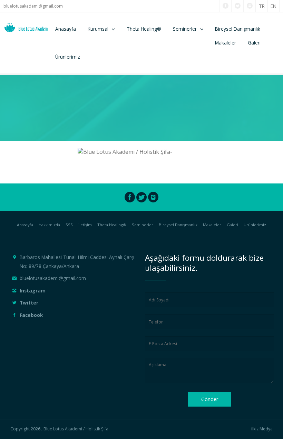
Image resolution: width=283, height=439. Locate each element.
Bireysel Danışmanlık (237, 29)
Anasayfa (65, 29)
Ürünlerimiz (67, 56)
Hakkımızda (49, 224)
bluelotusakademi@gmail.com (33, 6)
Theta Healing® (144, 29)
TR (262, 6)
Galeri (254, 42)
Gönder (209, 399)
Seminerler (185, 29)
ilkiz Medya (262, 429)
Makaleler (225, 42)
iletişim (85, 224)
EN (273, 6)
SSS (69, 224)
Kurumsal (98, 29)
